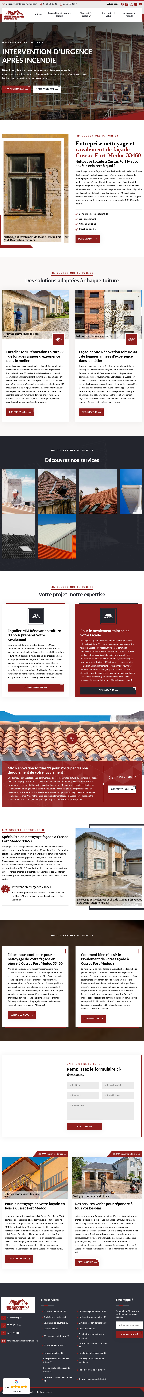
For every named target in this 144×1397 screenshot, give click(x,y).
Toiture (38, 14)
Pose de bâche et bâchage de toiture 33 (56, 1370)
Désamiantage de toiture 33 (56, 1336)
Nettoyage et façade (129, 14)
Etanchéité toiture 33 (53, 1353)
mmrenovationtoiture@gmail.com (21, 4)
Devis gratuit (86, 239)
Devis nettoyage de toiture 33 (92, 1317)
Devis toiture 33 (51, 1329)
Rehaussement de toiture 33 (92, 1370)
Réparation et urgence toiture (59, 14)
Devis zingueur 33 (87, 1329)
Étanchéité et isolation (87, 14)
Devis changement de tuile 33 (92, 1311)
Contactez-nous (18, 412)
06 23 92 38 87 (70, 4)
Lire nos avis (16, 1391)
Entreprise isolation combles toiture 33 (56, 1361)
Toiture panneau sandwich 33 (92, 1379)
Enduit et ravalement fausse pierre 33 (91, 1336)
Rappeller (127, 1334)
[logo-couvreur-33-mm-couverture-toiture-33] (14, 15)
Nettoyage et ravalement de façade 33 (91, 1361)
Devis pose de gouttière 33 (56, 1323)
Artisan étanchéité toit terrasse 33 (93, 1346)
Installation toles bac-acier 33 (92, 1353)
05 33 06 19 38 (50, 4)
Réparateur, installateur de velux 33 (58, 1379)
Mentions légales (43, 1392)
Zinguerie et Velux (108, 14)
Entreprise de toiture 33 (54, 1345)
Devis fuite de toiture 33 (55, 1317)
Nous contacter (45, 89)
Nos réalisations (14, 89)
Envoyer (82, 1126)
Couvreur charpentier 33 (55, 1311)
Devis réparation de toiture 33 (92, 1323)
